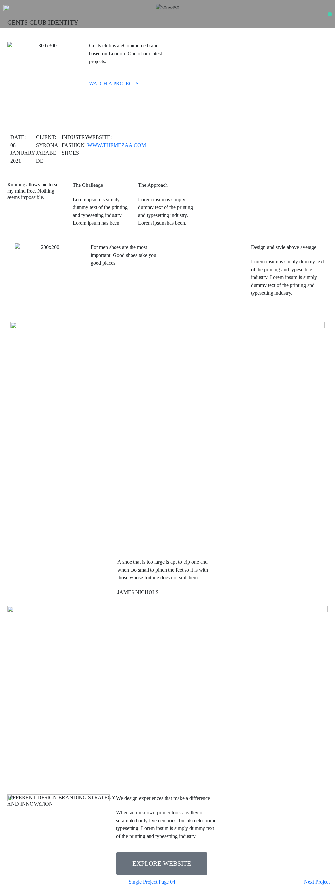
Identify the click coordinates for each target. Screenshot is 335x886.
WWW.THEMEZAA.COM (116, 145)
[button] (330, 14)
